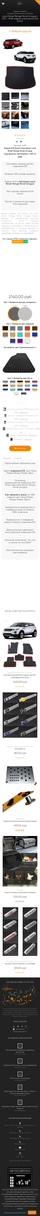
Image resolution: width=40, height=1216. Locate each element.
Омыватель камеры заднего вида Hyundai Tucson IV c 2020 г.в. (20, 1107)
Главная (16, 11)
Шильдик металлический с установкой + (23, 430)
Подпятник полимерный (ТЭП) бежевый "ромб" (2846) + (22, 410)
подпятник (6, 233)
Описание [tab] (7, 458)
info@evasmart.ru (20, 1149)
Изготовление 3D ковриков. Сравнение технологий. (20, 1051)
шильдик (16, 233)
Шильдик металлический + (22, 435)
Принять (32, 1212)
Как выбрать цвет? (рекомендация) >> (20, 347)
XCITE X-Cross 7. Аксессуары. (20, 1078)
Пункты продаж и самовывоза (20, 1160)
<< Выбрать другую (20, 31)
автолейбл (29, 233)
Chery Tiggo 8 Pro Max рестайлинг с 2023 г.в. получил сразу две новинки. (20, 1092)
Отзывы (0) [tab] (18, 458)
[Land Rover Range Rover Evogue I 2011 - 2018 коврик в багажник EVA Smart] (20, 63)
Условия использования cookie (15, 1212)
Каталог (24, 11)
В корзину (21, 448)
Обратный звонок (20, 1144)
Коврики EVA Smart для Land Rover (21, 13)
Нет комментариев (20, 1054)
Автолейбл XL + (22, 439)
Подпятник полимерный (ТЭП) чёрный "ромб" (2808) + (23, 423)
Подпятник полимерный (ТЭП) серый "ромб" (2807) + (22, 417)
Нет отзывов (20, 138)
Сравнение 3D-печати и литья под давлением (20, 1065)
